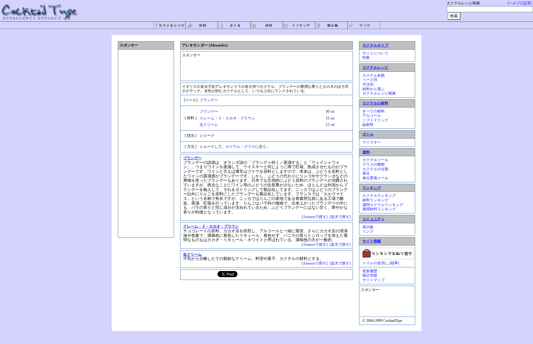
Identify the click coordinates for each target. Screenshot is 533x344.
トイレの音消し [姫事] (380, 263)
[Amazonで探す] (315, 217)
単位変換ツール (375, 178)
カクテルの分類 (375, 169)
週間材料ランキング (379, 209)
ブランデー (209, 100)
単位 (366, 173)
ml (332, 111)
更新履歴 (369, 271)
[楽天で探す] (340, 217)
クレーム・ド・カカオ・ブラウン (227, 118)
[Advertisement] (262, 63)
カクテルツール (375, 160)
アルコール (371, 115)
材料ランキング (375, 200)
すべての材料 (373, 111)
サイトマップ (373, 280)
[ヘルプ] (514, 3)
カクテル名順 (373, 75)
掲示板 (368, 227)
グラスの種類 (373, 164)
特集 (366, 57)
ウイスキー (371, 142)
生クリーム (209, 125)
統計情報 (369, 275)
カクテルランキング (379, 195)
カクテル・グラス (240, 146)
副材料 (368, 125)
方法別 (368, 84)
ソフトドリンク (375, 120)
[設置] (527, 3)
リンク (368, 231)
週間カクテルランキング (382, 205)
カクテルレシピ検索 (379, 93)
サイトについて (375, 53)
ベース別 (369, 80)
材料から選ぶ (373, 89)
